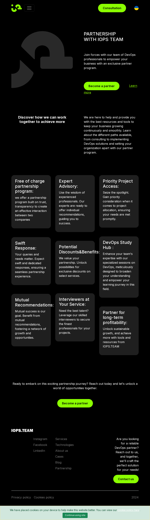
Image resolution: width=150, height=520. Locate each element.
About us (61, 450)
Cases (59, 456)
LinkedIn (39, 450)
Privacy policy (21, 497)
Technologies (64, 445)
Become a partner (102, 86)
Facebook (40, 445)
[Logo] (16, 8)
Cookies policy (44, 497)
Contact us (126, 479)
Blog (58, 462)
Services (61, 439)
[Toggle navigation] (29, 8)
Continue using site (75, 515)
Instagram (40, 439)
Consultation (112, 8)
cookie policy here (129, 510)
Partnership (63, 468)
